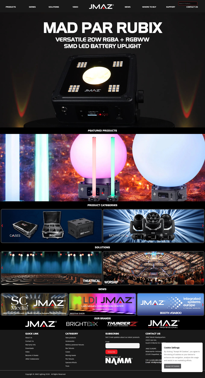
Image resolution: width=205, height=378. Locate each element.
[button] (98, 114)
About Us (28, 337)
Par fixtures (69, 359)
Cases (67, 352)
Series (32, 7)
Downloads (29, 348)
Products (11, 7)
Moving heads (70, 355)
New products (70, 337)
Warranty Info (30, 345)
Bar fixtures (69, 348)
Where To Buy (149, 7)
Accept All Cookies (172, 366)
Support (170, 7)
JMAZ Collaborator (32, 359)
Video (75, 7)
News (127, 7)
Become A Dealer (31, 355)
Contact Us (192, 7)
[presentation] (2, 225)
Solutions (54, 7)
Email (107, 342)
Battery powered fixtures (74, 345)
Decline (199, 346)
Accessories (69, 341)
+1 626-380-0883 (156, 360)
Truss (67, 366)
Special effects (71, 362)
